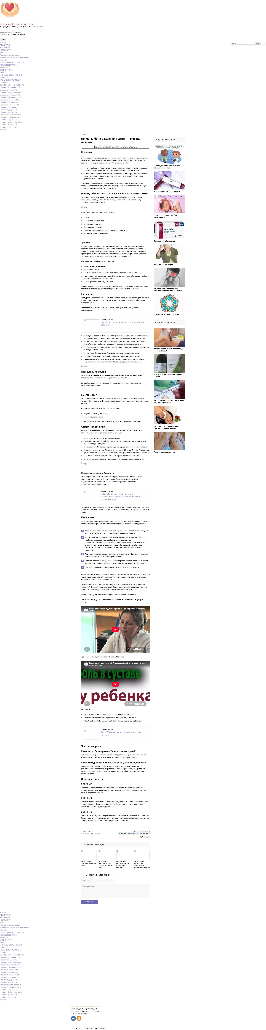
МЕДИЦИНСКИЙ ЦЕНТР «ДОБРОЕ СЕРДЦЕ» (17, 24)
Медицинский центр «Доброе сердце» (86, 1006)
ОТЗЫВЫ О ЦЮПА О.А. (9, 120)
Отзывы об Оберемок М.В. (10, 97)
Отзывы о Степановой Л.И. (10, 115)
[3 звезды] (85, 833)
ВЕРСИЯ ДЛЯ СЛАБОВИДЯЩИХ (12, 34)
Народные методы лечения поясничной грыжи (105, 865)
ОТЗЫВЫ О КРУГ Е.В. (8, 127)
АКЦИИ (3, 130)
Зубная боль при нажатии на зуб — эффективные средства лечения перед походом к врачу (120, 497)
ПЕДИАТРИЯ (5, 45)
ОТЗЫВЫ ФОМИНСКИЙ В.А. (11, 122)
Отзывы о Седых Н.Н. (8, 112)
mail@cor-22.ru (39, 27)
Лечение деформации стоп (164, 452)
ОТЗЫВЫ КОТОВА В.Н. (9, 125)
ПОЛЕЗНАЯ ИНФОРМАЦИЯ (10, 80)
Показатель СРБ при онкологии (166, 314)
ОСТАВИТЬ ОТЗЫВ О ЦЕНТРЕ (12, 85)
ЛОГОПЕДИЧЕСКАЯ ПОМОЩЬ (12, 63)
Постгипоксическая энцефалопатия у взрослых (122, 865)
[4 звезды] (87, 833)
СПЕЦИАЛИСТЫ (6, 70)
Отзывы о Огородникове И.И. (11, 92)
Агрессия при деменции (163, 265)
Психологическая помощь (10, 55)
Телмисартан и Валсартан (164, 241)
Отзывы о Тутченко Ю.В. (9, 100)
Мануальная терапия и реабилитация (14, 58)
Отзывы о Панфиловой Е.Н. (10, 102)
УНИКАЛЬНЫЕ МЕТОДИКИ (11, 75)
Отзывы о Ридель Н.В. (8, 90)
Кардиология (5, 48)
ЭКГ (1, 53)
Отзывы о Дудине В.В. (9, 110)
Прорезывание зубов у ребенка (88, 864)
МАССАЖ (3, 60)
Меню (3, 40)
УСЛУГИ (3, 43)
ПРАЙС (3, 72)
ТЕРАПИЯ (4, 68)
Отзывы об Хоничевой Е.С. (10, 117)
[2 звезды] (84, 833)
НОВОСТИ (4, 77)
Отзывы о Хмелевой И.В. (10, 105)
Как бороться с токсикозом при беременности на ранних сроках (142, 866)
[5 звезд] (89, 833)
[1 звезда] (82, 833)
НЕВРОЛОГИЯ (5, 50)
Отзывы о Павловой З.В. (9, 107)
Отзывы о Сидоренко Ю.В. (10, 87)
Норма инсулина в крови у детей (167, 192)
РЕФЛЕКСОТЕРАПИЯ (8, 65)
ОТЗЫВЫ (3, 82)
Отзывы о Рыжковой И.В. (10, 95)
